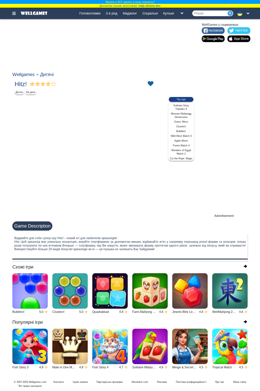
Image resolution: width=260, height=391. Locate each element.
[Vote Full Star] (32, 84)
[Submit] (230, 13)
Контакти (58, 382)
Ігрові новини (80, 382)
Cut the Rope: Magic (181, 158)
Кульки (168, 13)
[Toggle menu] (16, 13)
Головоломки (89, 13)
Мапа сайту (239, 382)
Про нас (219, 382)
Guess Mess (181, 121)
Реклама (162, 382)
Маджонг (130, 13)
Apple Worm (181, 140)
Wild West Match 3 (181, 136)
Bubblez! (181, 131)
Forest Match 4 (181, 145)
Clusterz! (181, 126)
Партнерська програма (110, 382)
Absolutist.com (140, 382)
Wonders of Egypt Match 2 (181, 152)
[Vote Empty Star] (53, 84)
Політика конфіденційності (191, 382)
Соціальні (150, 13)
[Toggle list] (182, 13)
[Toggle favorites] (150, 84)
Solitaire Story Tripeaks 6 (181, 107)
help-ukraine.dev (149, 5)
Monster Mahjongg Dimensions (181, 115)
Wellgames (23, 74)
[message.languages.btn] (241, 13)
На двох (30, 92)
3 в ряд (111, 13)
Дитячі (47, 74)
